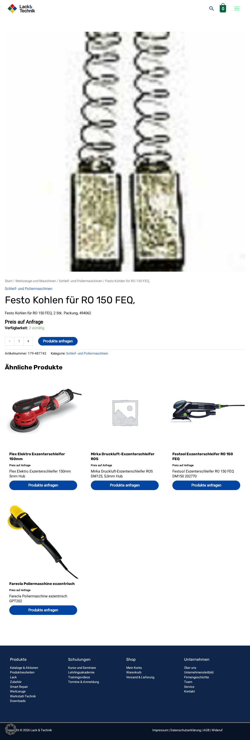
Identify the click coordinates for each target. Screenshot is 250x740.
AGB (206, 730)
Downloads (18, 701)
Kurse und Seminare (82, 667)
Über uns (190, 667)
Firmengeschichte (196, 677)
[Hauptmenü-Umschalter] (236, 8)
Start (8, 281)
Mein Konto (134, 667)
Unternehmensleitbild (198, 672)
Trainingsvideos (79, 677)
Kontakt (189, 691)
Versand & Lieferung (140, 677)
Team (188, 682)
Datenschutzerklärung (185, 730)
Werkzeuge (18, 691)
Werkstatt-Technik (23, 696)
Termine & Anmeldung (83, 682)
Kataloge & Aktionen (24, 667)
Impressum (160, 730)
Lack (13, 677)
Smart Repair (19, 686)
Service (189, 686)
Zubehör (15, 682)
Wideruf (217, 730)
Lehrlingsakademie (81, 672)
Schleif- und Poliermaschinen (80, 281)
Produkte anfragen (58, 341)
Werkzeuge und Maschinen (35, 281)
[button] (211, 8)
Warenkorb (133, 672)
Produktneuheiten (22, 672)
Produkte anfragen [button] (43, 485)
